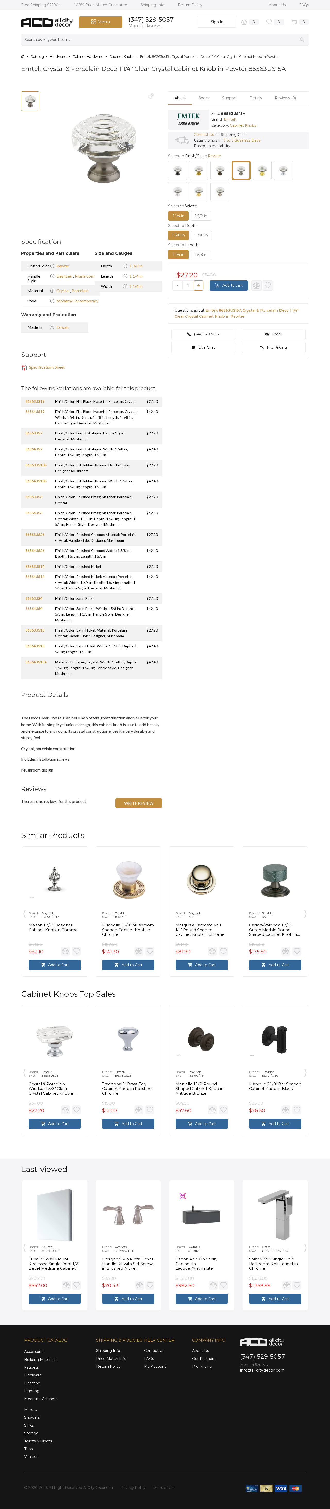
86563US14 (34, 566)
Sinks (29, 1425)
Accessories (34, 1351)
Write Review (138, 803)
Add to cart (232, 285)
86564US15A (36, 662)
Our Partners (203, 1358)
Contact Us (204, 134)
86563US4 (33, 598)
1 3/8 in (136, 265)
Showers (32, 1417)
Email (276, 334)
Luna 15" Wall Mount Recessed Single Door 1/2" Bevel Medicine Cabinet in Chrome (54, 1264)
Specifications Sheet (46, 367)
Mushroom (84, 276)
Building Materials (40, 1359)
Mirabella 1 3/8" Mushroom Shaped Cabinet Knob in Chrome (128, 930)
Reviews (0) (285, 98)
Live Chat (206, 347)
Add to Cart (58, 965)
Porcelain (80, 290)
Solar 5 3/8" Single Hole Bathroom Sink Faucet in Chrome (273, 1264)
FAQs (304, 5)
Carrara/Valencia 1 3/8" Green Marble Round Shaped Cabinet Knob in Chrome (273, 930)
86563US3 (33, 497)
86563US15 (34, 630)
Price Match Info (111, 1358)
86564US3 (33, 513)
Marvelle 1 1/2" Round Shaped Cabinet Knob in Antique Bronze (200, 1089)
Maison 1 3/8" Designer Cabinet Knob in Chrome (53, 927)
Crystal (63, 290)
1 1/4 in (136, 276)
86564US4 (33, 608)
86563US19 (34, 401)
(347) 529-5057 (151, 19)
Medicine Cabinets (40, 1399)
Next (305, 913)
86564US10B (36, 481)
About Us (278, 5)
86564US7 (33, 449)
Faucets (31, 1367)
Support (229, 98)
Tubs (28, 1449)
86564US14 (34, 576)
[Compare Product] (256, 285)
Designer (64, 276)
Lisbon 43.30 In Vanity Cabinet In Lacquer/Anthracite (196, 1264)
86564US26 (34, 550)
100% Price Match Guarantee (101, 5)
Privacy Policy (133, 1487)
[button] (151, 96)
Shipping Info (153, 5)
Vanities (31, 1456)
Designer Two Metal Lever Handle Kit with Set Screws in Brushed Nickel (128, 1264)
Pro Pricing (276, 347)
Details (256, 98)
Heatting (32, 1383)
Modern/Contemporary (77, 300)
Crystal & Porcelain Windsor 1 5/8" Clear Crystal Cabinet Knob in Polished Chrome (52, 1089)
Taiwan (62, 327)
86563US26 (34, 534)
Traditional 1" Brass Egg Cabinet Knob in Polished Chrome (127, 1089)
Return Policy (190, 5)
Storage (31, 1433)
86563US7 (33, 433)
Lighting (31, 1391)
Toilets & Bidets (38, 1441)
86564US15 (34, 646)
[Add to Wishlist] (268, 285)
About (180, 98)
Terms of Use (164, 1487)
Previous (24, 913)
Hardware (33, 1375)
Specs (204, 98)
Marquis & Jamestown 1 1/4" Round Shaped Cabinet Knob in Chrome (200, 930)
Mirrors (30, 1409)
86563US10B (36, 465)
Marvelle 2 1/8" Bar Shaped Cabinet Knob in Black (275, 1086)
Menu (104, 21)
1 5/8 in (201, 216)
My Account (155, 1366)
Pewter (62, 265)
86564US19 (34, 411)
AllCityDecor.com (98, 1487)
